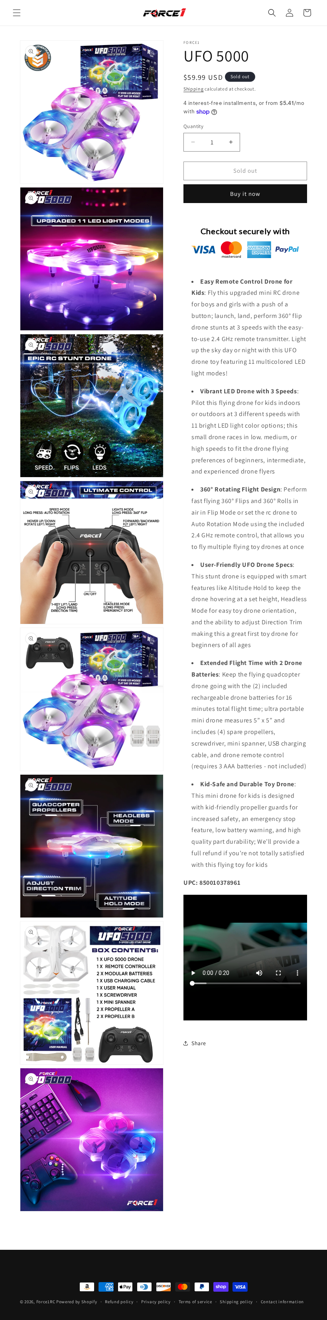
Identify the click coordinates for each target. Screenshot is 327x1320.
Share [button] (198, 1043)
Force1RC (45, 1301)
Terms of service (195, 1301)
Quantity (193, 126)
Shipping (193, 89)
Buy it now (245, 193)
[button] (17, 13)
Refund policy (119, 1301)
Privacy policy (156, 1301)
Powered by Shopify (76, 1301)
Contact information (282, 1301)
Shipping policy (236, 1301)
